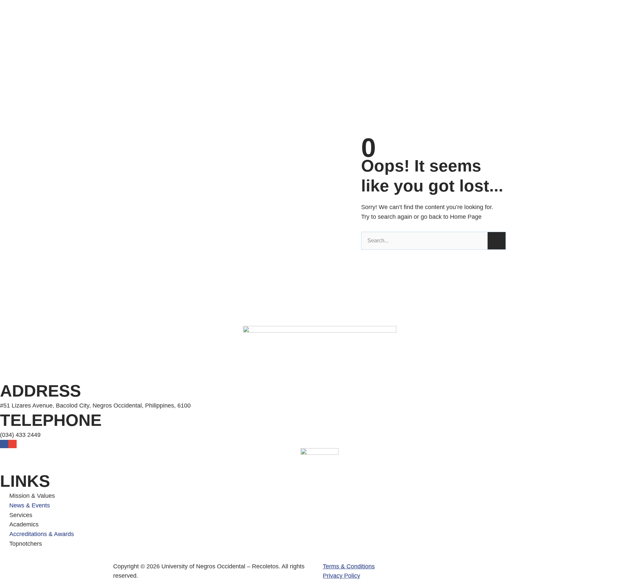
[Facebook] (4, 444)
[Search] (497, 240)
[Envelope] (12, 444)
